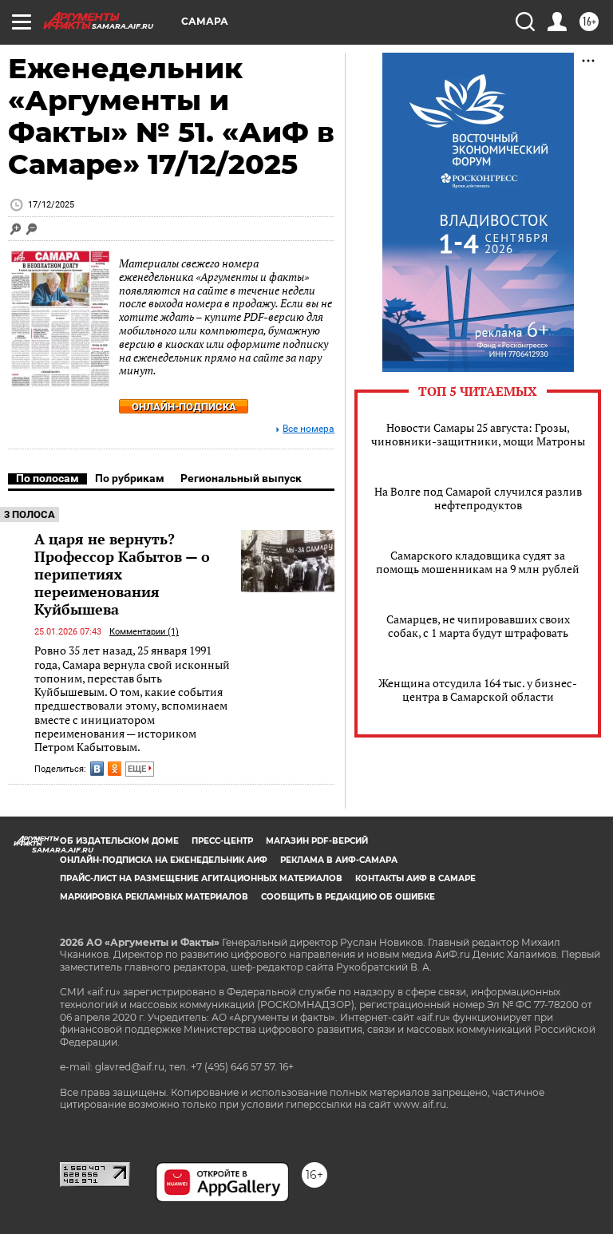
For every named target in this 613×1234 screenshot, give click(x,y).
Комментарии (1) (144, 632)
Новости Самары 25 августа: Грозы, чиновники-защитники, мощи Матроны (478, 434)
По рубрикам (129, 478)
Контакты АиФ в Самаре (415, 878)
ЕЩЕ (138, 769)
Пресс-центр (222, 841)
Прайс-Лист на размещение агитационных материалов (201, 878)
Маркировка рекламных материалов (154, 897)
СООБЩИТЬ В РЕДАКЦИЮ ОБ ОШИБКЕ (348, 897)
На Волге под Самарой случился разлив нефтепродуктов (478, 498)
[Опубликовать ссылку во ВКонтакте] (97, 768)
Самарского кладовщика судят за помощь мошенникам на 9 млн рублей (477, 561)
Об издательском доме (119, 841)
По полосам (47, 478)
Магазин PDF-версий (317, 841)
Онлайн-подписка (184, 407)
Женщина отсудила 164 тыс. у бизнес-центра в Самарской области (477, 689)
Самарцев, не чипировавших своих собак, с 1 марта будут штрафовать (478, 625)
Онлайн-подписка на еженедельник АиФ (163, 860)
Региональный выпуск (241, 478)
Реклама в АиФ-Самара (338, 860)
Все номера (308, 429)
